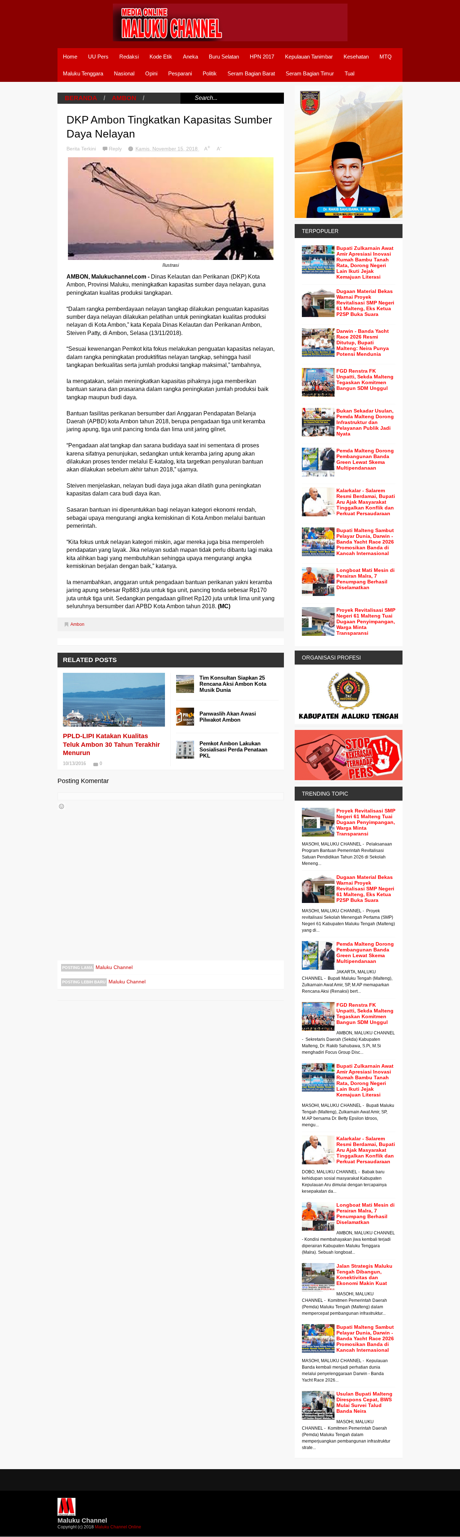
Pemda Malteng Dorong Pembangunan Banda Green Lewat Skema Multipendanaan (365, 459)
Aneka (190, 56)
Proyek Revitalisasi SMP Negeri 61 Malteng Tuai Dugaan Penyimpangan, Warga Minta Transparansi (365, 621)
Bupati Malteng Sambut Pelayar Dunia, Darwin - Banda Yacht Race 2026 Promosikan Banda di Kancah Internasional (365, 541)
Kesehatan (356, 56)
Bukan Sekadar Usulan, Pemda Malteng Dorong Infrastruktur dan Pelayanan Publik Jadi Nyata (365, 422)
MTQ (386, 56)
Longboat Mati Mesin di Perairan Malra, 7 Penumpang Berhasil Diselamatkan (365, 578)
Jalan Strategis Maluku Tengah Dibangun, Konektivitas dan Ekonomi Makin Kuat (364, 1274)
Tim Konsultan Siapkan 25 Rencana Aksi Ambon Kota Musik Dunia (232, 684)
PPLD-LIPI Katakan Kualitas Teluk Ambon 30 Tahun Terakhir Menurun (111, 744)
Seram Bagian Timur (310, 73)
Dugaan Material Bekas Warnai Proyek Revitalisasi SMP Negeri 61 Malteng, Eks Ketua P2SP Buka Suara (365, 302)
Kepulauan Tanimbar (309, 56)
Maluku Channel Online (118, 1526)
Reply (116, 149)
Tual (349, 73)
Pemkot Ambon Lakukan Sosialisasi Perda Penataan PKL (233, 749)
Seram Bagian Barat (251, 73)
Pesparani (180, 73)
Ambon (124, 98)
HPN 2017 (262, 56)
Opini (151, 73)
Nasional (124, 73)
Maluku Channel (114, 967)
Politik (210, 73)
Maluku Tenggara (83, 73)
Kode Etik (161, 56)
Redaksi (129, 56)
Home (70, 56)
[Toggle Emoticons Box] (61, 806)
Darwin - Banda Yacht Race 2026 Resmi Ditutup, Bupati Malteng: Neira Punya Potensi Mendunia (362, 342)
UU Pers (98, 56)
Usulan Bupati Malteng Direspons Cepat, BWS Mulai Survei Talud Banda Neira (364, 1402)
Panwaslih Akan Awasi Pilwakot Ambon (227, 717)
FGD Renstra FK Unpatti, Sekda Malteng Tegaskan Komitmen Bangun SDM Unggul (365, 379)
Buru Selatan (224, 56)
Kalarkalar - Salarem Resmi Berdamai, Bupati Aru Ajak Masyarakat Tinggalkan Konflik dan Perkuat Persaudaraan (365, 502)
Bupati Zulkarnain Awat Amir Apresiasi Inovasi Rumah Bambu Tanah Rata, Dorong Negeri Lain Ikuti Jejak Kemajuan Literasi (365, 262)
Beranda (81, 98)
